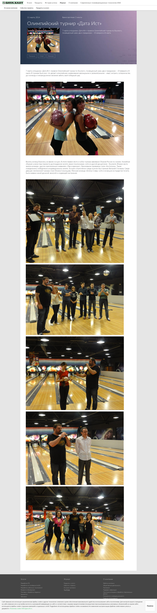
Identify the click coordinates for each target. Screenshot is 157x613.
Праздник (32, 56)
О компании (73, 3)
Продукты (38, 3)
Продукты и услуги (42, 8)
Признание (106, 587)
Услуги (29, 3)
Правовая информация (109, 590)
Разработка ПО (25, 583)
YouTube (67, 590)
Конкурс (51, 56)
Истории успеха (51, 3)
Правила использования (110, 598)
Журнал (63, 3)
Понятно (150, 606)
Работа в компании (108, 583)
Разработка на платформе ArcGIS (30, 585)
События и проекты (26, 8)
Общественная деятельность (111, 585)
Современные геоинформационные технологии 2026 (100, 3)
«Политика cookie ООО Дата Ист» (20, 608)
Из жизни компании (10, 8)
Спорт (42, 56)
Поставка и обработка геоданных (31, 592)
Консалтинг (24, 594)
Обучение (24, 596)
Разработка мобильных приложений (31, 587)
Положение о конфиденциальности (113, 596)
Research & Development (28, 590)
